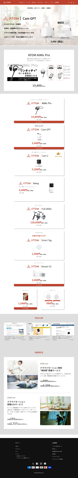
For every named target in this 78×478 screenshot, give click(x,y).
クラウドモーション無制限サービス (23, 458)
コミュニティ (17, 448)
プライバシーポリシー (56, 456)
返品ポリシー (54, 448)
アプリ (16, 451)
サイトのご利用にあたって (57, 446)
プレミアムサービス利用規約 (57, 459)
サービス (17, 454)
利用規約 (54, 454)
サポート (17, 443)
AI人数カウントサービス (21, 456)
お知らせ (17, 446)
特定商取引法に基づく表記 (57, 451)
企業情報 (54, 443)
